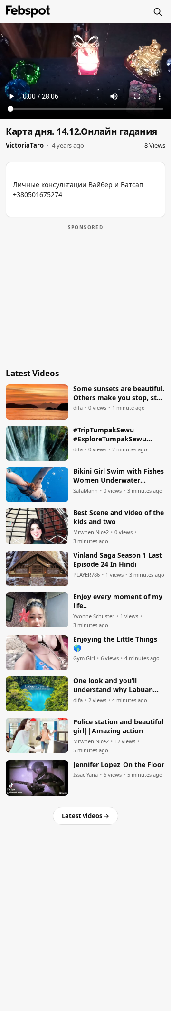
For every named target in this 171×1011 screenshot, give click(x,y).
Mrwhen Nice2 (91, 532)
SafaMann (85, 490)
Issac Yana (85, 774)
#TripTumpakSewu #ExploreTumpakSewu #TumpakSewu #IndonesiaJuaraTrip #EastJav (109, 435)
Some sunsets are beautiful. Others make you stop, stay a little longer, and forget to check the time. (118, 393)
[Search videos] (157, 11)
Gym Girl (84, 658)
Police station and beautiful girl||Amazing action (118, 726)
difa (78, 407)
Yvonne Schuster (93, 616)
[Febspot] (28, 11)
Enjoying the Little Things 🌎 (115, 644)
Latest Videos (32, 373)
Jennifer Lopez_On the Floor (118, 764)
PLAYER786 (86, 574)
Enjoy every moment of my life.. (117, 601)
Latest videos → (85, 816)
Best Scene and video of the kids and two (118, 517)
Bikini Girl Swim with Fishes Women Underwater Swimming (118, 476)
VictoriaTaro (25, 145)
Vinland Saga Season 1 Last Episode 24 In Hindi (117, 560)
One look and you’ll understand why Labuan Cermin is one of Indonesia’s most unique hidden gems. (113, 685)
